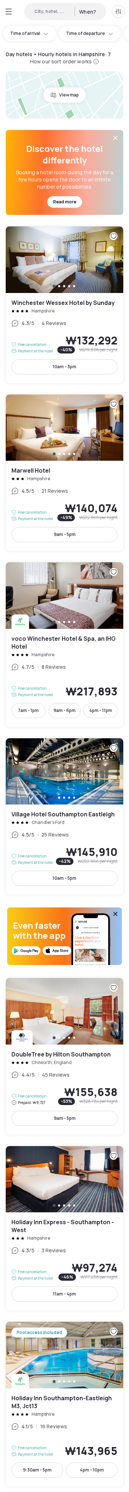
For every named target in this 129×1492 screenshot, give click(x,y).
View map (69, 95)
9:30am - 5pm (37, 1470)
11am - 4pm (64, 1294)
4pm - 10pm (92, 1470)
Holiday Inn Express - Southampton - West (64, 1228)
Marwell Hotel (64, 473)
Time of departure (85, 33)
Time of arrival (25, 33)
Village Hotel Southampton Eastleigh (64, 816)
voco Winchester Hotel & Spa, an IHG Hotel (64, 644)
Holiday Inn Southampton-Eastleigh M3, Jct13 (64, 1404)
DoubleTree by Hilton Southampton (64, 1056)
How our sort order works (61, 61)
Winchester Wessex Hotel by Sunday (64, 304)
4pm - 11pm (100, 710)
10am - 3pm (64, 367)
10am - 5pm (64, 878)
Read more (64, 202)
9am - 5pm (65, 534)
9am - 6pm (64, 710)
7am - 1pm (28, 710)
